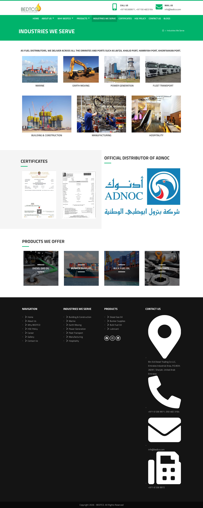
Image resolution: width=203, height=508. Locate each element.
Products (82, 18)
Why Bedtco (64, 18)
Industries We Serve (104, 18)
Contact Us (155, 18)
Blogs (167, 18)
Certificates (125, 18)
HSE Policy (140, 18)
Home (36, 18)
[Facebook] (106, 338)
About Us (47, 18)
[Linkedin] (118, 338)
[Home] (163, 30)
